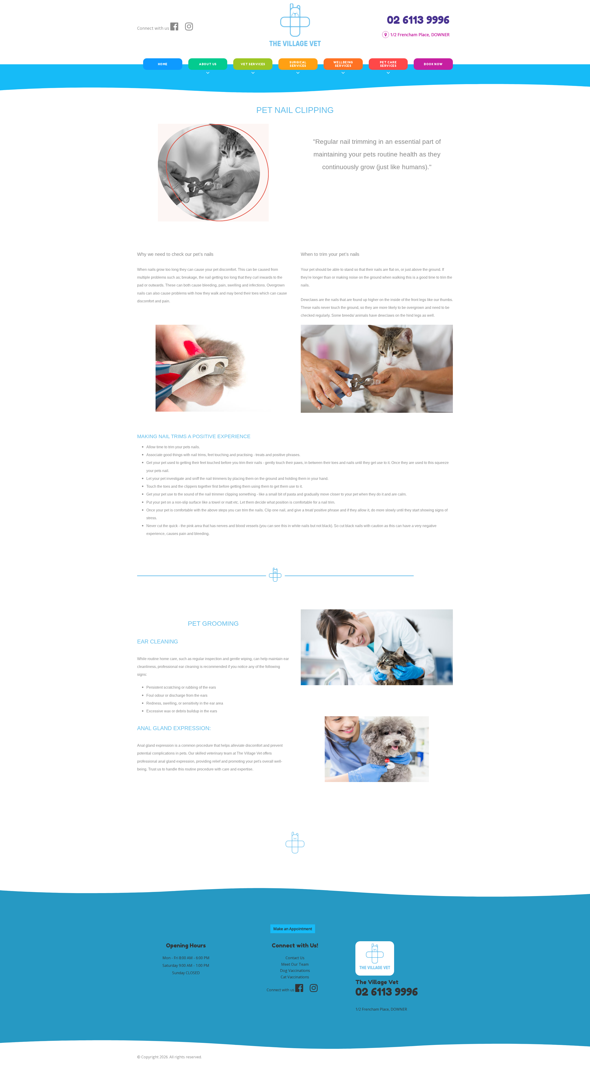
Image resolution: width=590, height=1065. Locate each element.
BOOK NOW (433, 64)
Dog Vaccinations (295, 970)
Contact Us (295, 957)
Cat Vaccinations (295, 976)
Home (163, 64)
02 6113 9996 (418, 20)
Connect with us (153, 28)
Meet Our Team (295, 964)
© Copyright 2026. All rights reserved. (169, 1056)
